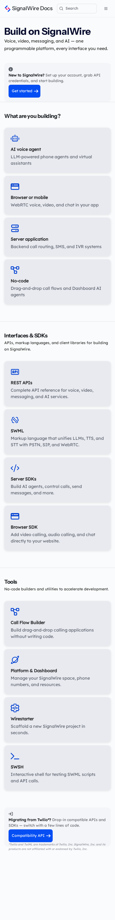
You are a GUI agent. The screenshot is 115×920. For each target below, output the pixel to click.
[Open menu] (106, 8)
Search (72, 8)
